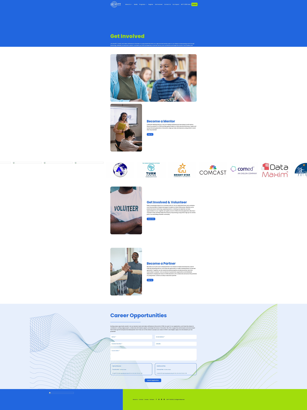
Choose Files (115, 369)
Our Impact (176, 4)
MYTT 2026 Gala (185, 4)
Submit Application (153, 380)
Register (150, 4)
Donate (194, 4)
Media (136, 4)
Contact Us (167, 4)
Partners (152, 399)
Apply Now (151, 219)
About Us (135, 399)
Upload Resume (116, 366)
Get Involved (158, 4)
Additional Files (161, 366)
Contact (141, 399)
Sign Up (150, 134)
